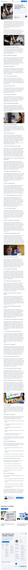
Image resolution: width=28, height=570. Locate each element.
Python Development (22, 556)
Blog (17, 1)
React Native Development (17, 556)
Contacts (20, 1)
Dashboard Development (22, 552)
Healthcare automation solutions (6, 553)
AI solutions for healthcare (7, 556)
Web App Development (22, 548)
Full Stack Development (22, 554)
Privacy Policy (24, 568)
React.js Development (17, 554)
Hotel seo (6, 546)
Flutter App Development (17, 548)
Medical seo (7, 545)
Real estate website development (7, 550)
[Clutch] (25, 566)
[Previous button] (24, 508)
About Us (8, 1)
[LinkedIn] (21, 566)
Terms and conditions (21, 568)
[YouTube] (20, 566)
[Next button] (26, 508)
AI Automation (17, 545)
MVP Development (17, 558)
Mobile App (16, 551)
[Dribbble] (23, 566)
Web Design (22, 558)
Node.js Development (22, 546)
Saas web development (12, 547)
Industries (14, 1)
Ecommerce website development (12, 550)
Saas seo (11, 545)
